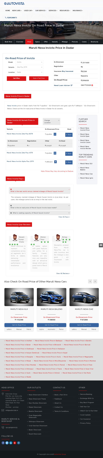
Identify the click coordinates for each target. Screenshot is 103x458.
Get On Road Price (19, 325)
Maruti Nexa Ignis (86, 178)
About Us (58, 403)
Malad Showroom (35, 407)
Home (7, 10)
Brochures (94, 42)
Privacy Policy (85, 423)
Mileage (65, 42)
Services (52, 10)
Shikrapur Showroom (36, 421)
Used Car (28, 10)
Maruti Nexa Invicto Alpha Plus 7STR (20, 161)
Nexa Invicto (12, 106)
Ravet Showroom (35, 434)
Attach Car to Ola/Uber (89, 411)
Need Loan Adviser (62, 85)
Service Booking (86, 394)
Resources (64, 10)
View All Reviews (63, 273)
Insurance (77, 10)
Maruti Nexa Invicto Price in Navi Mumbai (21, 365)
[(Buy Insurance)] (67, 71)
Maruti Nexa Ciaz (86, 174)
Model (10, 62)
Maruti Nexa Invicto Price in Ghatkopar (20, 349)
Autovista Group (60, 454)
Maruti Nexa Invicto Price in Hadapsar (51, 349)
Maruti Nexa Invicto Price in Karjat (54, 353)
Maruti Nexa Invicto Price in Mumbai (82, 361)
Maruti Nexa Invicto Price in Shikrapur (19, 369)
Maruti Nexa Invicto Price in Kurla (48, 357)
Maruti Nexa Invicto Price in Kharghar (19, 357)
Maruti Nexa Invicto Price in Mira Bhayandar (50, 361)
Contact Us (59, 407)
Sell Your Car (85, 406)
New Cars (16, 10)
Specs (37, 42)
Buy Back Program (87, 402)
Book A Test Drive (39, 78)
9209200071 (13, 18)
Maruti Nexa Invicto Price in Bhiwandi (47, 345)
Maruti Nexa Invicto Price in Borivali (77, 345)
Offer (46, 42)
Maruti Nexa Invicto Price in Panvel (52, 365)
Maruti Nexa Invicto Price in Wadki (18, 377)
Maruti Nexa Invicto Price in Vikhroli (46, 373)
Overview (19, 42)
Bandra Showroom (35, 411)
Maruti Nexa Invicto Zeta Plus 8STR (20, 134)
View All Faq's (64, 217)
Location (11, 72)
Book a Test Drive (61, 395)
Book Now (8, 42)
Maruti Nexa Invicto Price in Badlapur (49, 341)
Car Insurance (85, 419)
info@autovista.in (12, 410)
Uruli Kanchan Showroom (38, 425)
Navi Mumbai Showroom (38, 403)
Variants (55, 42)
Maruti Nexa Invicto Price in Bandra (78, 341)
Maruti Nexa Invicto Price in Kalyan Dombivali (22, 353)
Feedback (58, 399)
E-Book (69, 135)
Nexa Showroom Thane (37, 399)
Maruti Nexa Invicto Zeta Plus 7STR (20, 153)
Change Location (47, 121)
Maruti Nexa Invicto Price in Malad (18, 361)
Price (29, 42)
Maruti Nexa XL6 (86, 163)
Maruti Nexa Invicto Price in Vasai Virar (79, 369)
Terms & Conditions (62, 411)
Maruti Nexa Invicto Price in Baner (18, 345)
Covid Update (85, 415)
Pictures (75, 42)
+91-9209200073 (11, 427)
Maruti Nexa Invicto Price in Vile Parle (77, 373)
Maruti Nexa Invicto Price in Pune (80, 365)
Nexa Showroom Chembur (38, 395)
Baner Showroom (35, 430)
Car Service (40, 10)
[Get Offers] (16, 78)
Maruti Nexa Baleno (51, 309)
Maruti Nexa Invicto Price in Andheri (19, 341)
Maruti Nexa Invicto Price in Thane (49, 369)
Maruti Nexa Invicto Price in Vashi (18, 373)
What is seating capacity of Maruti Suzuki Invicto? (31, 213)
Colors (84, 42)
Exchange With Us (87, 398)
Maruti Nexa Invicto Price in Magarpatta (78, 357)
